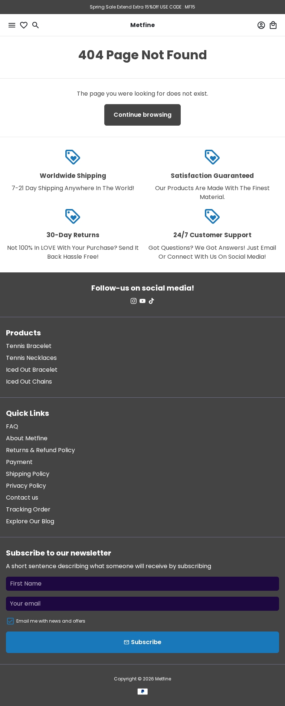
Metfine (163, 679)
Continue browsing (142, 114)
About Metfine (27, 438)
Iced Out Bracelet (32, 369)
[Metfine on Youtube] (142, 301)
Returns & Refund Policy (40, 450)
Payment (19, 462)
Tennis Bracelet (29, 346)
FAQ (12, 426)
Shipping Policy (27, 474)
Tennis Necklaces (31, 358)
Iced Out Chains (29, 381)
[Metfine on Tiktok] (151, 301)
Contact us (22, 497)
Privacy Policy (26, 485)
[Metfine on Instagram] (134, 301)
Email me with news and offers (50, 621)
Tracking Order (28, 509)
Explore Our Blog (30, 521)
